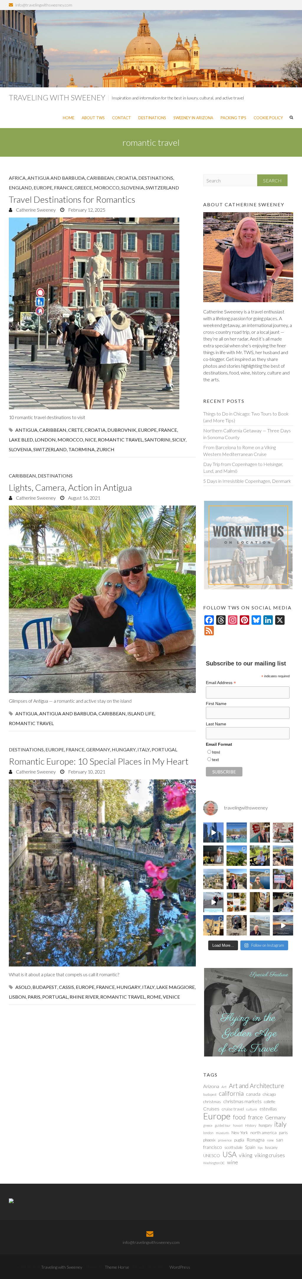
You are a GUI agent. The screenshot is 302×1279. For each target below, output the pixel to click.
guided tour (223, 1125)
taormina (81, 449)
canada (253, 1094)
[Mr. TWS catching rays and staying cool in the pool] (236, 832)
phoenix (209, 1140)
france (167, 430)
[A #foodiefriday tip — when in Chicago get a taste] (260, 832)
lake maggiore (175, 987)
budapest (44, 987)
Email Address (221, 683)
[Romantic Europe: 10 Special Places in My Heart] (102, 872)
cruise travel (233, 1108)
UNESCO (211, 1155)
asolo (23, 987)
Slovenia (132, 187)
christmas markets (242, 1101)
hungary (128, 987)
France (63, 187)
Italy (143, 749)
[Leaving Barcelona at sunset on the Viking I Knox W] (283, 925)
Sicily (179, 439)
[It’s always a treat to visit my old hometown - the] (283, 832)
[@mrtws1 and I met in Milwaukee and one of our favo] (213, 855)
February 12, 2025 (86, 209)
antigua (26, 430)
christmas (212, 1101)
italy (148, 987)
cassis (66, 987)
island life (140, 713)
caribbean (52, 430)
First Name (216, 703)
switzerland (50, 449)
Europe (43, 187)
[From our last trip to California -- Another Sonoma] (260, 855)
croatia (95, 430)
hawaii (238, 1125)
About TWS (93, 117)
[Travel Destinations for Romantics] (102, 313)
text (215, 759)
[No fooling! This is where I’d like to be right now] (260, 879)
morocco (70, 439)
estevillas (268, 1108)
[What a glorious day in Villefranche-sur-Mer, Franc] (283, 902)
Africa (17, 178)
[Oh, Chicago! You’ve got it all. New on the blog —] (213, 832)
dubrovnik (121, 430)
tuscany (271, 1147)
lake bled (21, 439)
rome (154, 997)
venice (171, 997)
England (20, 187)
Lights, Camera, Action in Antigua (70, 487)
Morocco (106, 187)
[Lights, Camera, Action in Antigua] (102, 599)
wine (232, 1162)
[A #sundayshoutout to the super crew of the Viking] (213, 902)
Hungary (124, 749)
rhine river (84, 997)
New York (240, 1132)
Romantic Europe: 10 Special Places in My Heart (98, 761)
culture (251, 1109)
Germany (98, 749)
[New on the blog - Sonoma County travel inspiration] (236, 855)
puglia (239, 1140)
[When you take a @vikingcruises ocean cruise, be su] (236, 902)
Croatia (126, 178)
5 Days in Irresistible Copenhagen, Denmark (247, 481)
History (250, 1125)
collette (269, 1101)
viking (245, 1155)
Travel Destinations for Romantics (72, 199)
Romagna (256, 1139)
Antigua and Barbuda (56, 178)
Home (68, 117)
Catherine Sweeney (35, 209)
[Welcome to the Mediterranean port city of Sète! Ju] (260, 925)
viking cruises (270, 1155)
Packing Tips (233, 117)
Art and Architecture (256, 1086)
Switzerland (162, 187)
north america (263, 1132)
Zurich (105, 449)
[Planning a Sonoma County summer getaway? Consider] (283, 855)
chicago (269, 1094)
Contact (121, 117)
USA (229, 1154)
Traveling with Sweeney (57, 97)
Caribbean (100, 178)
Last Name (216, 724)
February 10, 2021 (86, 771)
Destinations (152, 117)
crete (75, 430)
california (231, 1093)
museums (222, 1133)
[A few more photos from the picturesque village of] (213, 925)
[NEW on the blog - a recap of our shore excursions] (236, 879)
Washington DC (214, 1163)
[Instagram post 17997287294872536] (236, 925)
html (216, 752)
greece (207, 1125)
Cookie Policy (268, 117)
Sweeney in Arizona (193, 117)
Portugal (164, 749)
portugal (55, 997)
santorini (157, 439)
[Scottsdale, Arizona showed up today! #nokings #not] (283, 879)
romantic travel (120, 439)
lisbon (17, 997)
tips (260, 1147)
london (45, 439)
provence (225, 1140)
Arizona (211, 1086)
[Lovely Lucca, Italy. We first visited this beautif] (260, 902)
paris (34, 997)
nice (90, 439)
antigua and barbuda (68, 713)
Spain (250, 1147)
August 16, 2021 (83, 498)
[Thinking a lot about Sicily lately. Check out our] (213, 879)
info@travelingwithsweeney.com (43, 4)
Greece (83, 187)
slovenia (20, 449)
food (239, 1117)
